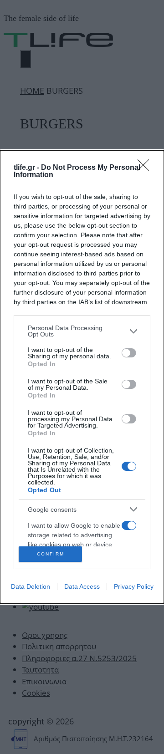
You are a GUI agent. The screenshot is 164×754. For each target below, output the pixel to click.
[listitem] (82, 331)
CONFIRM (50, 553)
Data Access (82, 586)
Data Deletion (30, 586)
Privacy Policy (134, 586)
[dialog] (82, 377)
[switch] (129, 352)
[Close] (146, 168)
